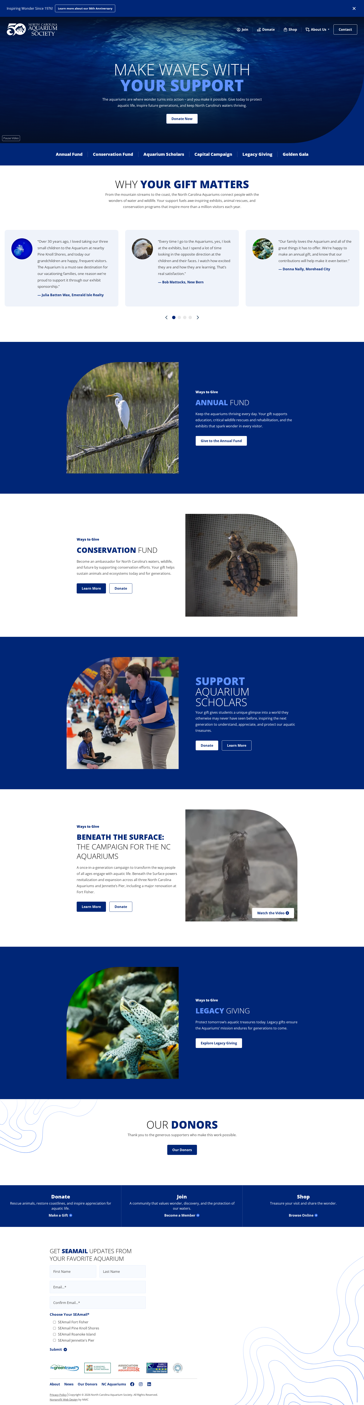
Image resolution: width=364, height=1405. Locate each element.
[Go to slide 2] (179, 317)
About (55, 1384)
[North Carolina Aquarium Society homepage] (32, 29)
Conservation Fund (113, 154)
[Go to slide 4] (190, 317)
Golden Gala (295, 154)
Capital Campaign (213, 154)
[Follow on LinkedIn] (149, 1384)
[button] (273, 913)
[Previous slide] (166, 317)
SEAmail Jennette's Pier (76, 1340)
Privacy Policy (58, 1395)
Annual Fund (69, 154)
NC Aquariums (114, 1384)
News (69, 1384)
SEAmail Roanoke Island (77, 1334)
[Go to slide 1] (173, 317)
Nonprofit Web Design (64, 1399)
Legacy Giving (257, 154)
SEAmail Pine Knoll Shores (78, 1328)
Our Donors (87, 1384)
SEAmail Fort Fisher (73, 1322)
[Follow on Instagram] (141, 1384)
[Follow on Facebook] (132, 1384)
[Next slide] (198, 317)
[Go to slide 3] (184, 317)
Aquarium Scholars (163, 154)
